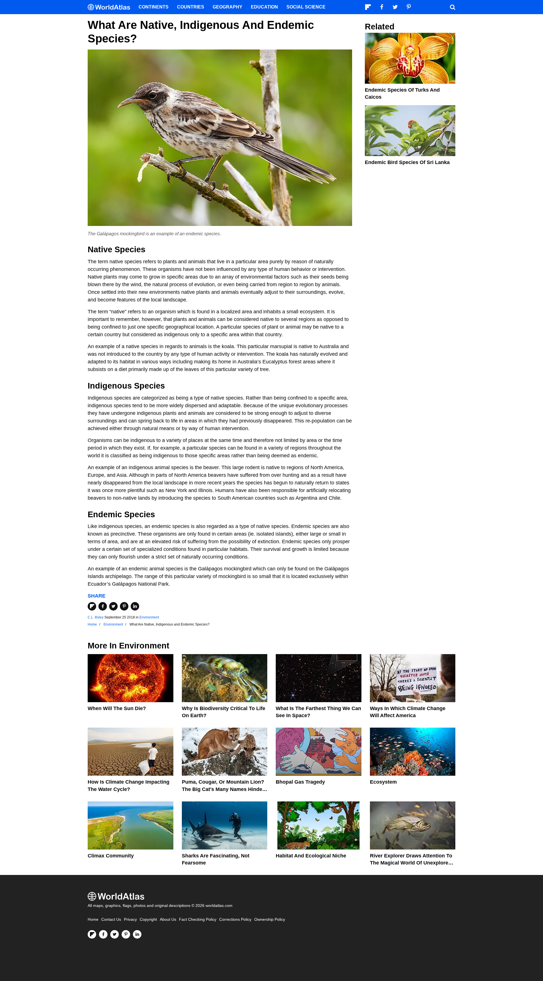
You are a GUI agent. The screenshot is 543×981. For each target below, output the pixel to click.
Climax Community (111, 856)
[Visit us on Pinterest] (126, 934)
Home (93, 919)
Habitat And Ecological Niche (311, 856)
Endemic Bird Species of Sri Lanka (407, 162)
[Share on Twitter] (113, 606)
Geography (227, 7)
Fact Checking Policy (197, 919)
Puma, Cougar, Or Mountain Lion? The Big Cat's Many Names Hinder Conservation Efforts (223, 789)
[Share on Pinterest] (124, 606)
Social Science (306, 7)
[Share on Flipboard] (92, 606)
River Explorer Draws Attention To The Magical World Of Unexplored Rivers (411, 863)
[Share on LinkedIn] (135, 606)
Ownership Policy (269, 919)
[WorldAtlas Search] (452, 7)
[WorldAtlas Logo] (111, 7)
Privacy (130, 919)
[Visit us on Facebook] (103, 934)
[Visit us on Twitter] (114, 934)
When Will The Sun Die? (117, 708)
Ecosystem (383, 782)
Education (264, 7)
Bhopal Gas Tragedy (300, 782)
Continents (154, 7)
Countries (190, 7)
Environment (149, 617)
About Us (168, 919)
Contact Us (111, 919)
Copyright (148, 919)
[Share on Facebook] (102, 606)
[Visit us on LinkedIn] (137, 934)
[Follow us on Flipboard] (92, 934)
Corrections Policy (235, 919)
